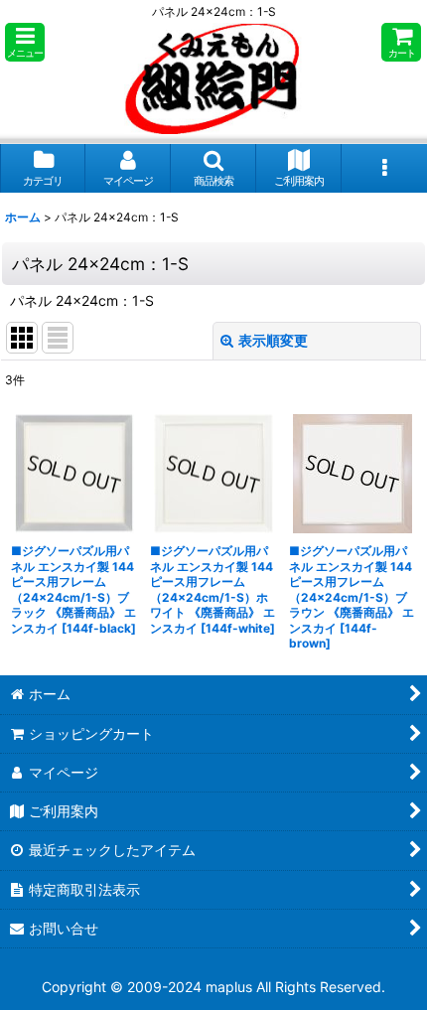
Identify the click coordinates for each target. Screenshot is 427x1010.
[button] (25, 42)
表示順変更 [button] (273, 340)
